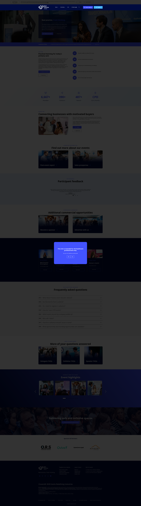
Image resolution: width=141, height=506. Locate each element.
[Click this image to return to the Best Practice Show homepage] (43, 7)
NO (72, 256)
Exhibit (98, 7)
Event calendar (89, 7)
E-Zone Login (74, 7)
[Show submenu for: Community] (65, 7)
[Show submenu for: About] (58, 7)
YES (68, 256)
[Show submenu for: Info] (70, 7)
